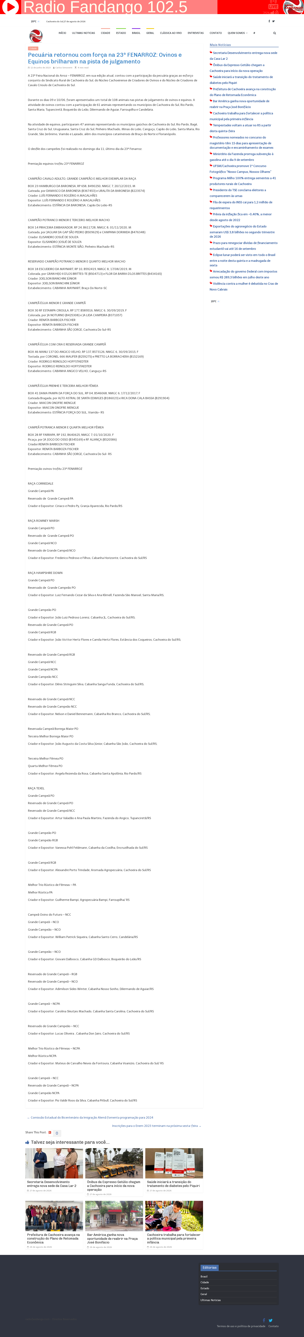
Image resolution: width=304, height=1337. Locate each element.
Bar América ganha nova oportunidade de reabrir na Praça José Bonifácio (112, 1238)
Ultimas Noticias (83, 33)
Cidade (105, 33)
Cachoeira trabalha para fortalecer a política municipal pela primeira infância (173, 1238)
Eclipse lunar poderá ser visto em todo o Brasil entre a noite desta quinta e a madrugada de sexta (242, 260)
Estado (121, 33)
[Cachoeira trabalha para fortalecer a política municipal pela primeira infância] (174, 1203)
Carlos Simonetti (63, 67)
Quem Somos (236, 33)
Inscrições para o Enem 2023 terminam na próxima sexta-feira (156, 1126)
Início (62, 33)
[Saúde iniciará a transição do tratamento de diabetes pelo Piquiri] (174, 1150)
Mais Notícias (220, 45)
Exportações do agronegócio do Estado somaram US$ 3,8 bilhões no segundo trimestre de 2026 (242, 232)
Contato (216, 33)
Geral (150, 33)
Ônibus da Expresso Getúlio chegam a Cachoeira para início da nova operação (113, 1185)
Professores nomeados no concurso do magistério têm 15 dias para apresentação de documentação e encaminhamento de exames (241, 143)
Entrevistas (196, 33)
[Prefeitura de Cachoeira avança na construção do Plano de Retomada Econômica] (54, 1203)
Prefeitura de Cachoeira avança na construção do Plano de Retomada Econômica (53, 1238)
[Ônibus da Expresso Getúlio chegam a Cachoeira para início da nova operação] (114, 1150)
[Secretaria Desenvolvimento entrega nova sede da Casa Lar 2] (54, 1150)
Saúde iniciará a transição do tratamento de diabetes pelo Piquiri (173, 1184)
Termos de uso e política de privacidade (241, 1326)
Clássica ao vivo (171, 33)
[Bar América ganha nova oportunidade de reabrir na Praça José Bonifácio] (114, 1203)
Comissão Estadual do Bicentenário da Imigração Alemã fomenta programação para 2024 (90, 1117)
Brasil (136, 33)
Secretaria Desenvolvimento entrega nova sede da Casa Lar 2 (51, 1184)
